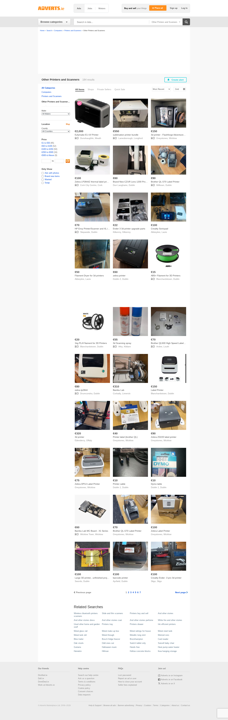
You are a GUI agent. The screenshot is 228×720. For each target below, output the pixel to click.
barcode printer (120, 578)
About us (175, 705)
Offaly (89, 440)
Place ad (159, 8)
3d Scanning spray (122, 343)
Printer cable (119, 484)
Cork (100, 185)
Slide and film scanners (112, 613)
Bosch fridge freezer (111, 639)
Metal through (108, 635)
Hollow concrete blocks (140, 651)
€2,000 (79, 131)
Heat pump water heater (168, 647)
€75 (77, 480)
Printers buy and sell (139, 613)
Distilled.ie (42, 675)
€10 (115, 480)
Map (68, 124)
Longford (138, 138)
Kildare (127, 346)
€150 (154, 131)
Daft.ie (41, 678)
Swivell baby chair (166, 643)
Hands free (135, 647)
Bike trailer (78, 639)
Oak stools (79, 643)
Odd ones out (108, 643)
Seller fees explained (127, 685)
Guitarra (77, 647)
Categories (165, 705)
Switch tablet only (138, 643)
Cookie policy (84, 688)
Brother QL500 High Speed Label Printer (171, 343)
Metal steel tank (165, 631)
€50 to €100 (47, 146)
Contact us (185, 705)
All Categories (48, 88)
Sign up (174, 8)
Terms (155, 705)
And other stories (165, 613)
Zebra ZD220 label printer (163, 437)
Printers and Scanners (52, 96)
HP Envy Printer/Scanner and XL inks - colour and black (102, 228)
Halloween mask (109, 647)
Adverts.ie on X (168, 683)
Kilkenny (126, 232)
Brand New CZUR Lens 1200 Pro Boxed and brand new (140, 181)
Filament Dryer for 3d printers (89, 275)
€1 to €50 (46, 143)
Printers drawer (136, 624)
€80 (77, 386)
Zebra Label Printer (160, 531)
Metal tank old (80, 635)
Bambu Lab (118, 390)
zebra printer (119, 275)
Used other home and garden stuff (87, 625)
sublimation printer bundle (125, 135)
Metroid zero (163, 635)
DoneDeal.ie (43, 681)
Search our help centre (88, 675)
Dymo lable (156, 484)
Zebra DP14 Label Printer (87, 484)
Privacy (139, 705)
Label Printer (157, 390)
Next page (180, 592)
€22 (115, 225)
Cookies (147, 705)
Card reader (163, 639)
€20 (77, 339)
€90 (153, 178)
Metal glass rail (80, 631)
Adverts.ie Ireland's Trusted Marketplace (54, 8)
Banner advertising (126, 705)
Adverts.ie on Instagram (172, 675)
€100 (78, 178)
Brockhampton (136, 639)
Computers (46, 92)
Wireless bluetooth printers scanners (86, 614)
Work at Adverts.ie (46, 685)
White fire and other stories (170, 620)
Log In (184, 8)
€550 (116, 131)
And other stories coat (112, 620)
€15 (153, 272)
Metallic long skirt (138, 635)
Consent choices (85, 691)
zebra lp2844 (81, 390)
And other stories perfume (141, 620)
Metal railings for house (140, 631)
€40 (115, 433)
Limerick (126, 393)
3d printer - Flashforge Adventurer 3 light (171, 135)
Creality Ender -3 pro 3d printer (166, 578)
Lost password (124, 675)
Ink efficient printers (167, 624)
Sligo (159, 581)
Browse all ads (109, 705)
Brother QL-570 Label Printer (165, 181)
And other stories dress (84, 620)
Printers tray (107, 624)
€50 (77, 272)
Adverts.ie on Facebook (171, 679)
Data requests (84, 695)
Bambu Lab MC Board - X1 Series (91, 531)
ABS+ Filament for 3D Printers (165, 275)
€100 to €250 (47, 149)
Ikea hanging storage (167, 651)
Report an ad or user (127, 678)
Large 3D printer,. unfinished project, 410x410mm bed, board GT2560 (109, 578)
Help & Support (95, 705)
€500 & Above (48, 155)
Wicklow (173, 138)
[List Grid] (178, 89)
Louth (166, 346)
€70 (77, 225)
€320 (78, 433)
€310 (116, 386)
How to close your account (130, 681)
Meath (98, 138)
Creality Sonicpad (159, 228)
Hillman (105, 651)
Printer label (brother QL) (125, 437)
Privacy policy (84, 685)
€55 (115, 339)
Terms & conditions (86, 681)
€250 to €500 (47, 152)
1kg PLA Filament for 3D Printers (91, 343)
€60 (115, 178)
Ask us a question (86, 678)
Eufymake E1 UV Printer (86, 135)
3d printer (79, 437)
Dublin (132, 185)
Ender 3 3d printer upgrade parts (129, 228)
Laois (164, 232)
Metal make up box (110, 631)
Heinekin (78, 651)
